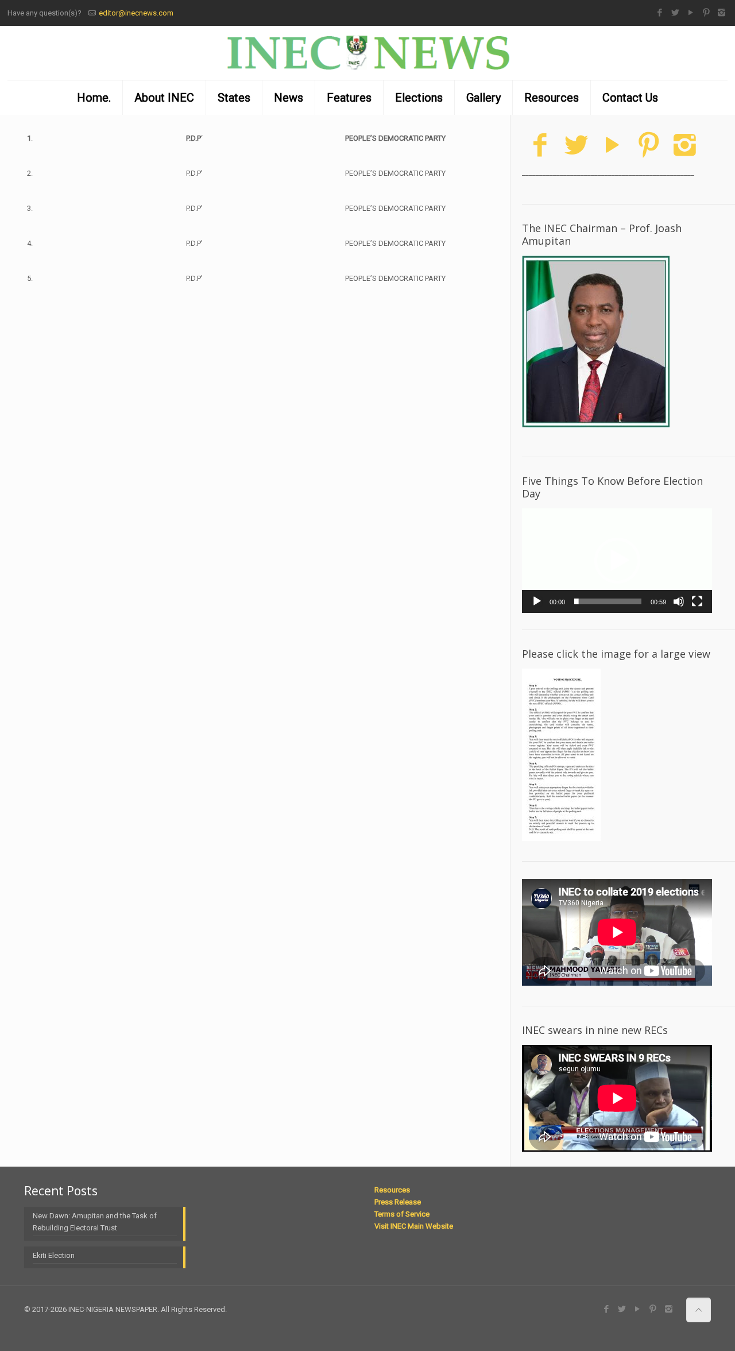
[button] (617, 561)
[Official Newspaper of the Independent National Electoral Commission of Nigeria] (367, 53)
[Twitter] (675, 12)
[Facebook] (659, 12)
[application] (617, 560)
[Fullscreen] (697, 601)
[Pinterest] (706, 12)
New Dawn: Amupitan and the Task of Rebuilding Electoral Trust (95, 1221)
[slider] (607, 601)
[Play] (537, 601)
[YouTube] (690, 12)
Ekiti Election (54, 1255)
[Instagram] (721, 12)
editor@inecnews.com (136, 13)
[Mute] (678, 601)
